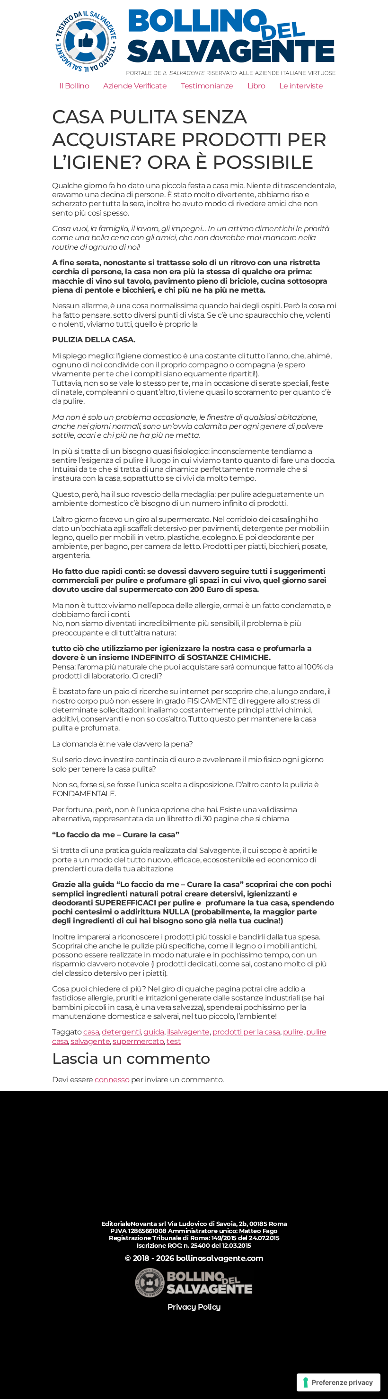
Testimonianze (207, 85)
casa (91, 1031)
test (174, 1041)
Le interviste (301, 85)
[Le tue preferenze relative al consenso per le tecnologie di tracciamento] (338, 1382)
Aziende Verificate (135, 85)
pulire (293, 1031)
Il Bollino (74, 85)
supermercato (138, 1041)
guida (153, 1031)
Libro (256, 85)
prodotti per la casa (246, 1031)
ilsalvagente (188, 1031)
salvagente (90, 1041)
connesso (112, 1079)
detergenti (121, 1031)
